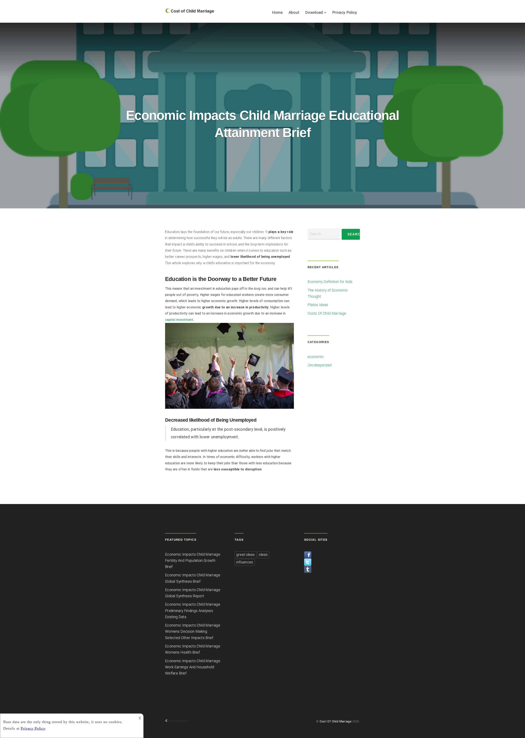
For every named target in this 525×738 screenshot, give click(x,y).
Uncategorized (320, 365)
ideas (263, 555)
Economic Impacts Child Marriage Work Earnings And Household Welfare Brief (192, 667)
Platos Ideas (318, 305)
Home (277, 12)
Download (314, 12)
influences (244, 562)
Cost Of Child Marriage (336, 721)
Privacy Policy (344, 12)
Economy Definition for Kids (330, 282)
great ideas (245, 555)
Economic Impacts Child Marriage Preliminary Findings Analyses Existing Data (192, 610)
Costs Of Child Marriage (327, 313)
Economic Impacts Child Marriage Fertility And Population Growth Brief (192, 560)
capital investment (179, 320)
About (294, 12)
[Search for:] (324, 234)
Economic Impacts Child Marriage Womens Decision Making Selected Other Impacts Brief (192, 631)
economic (316, 357)
